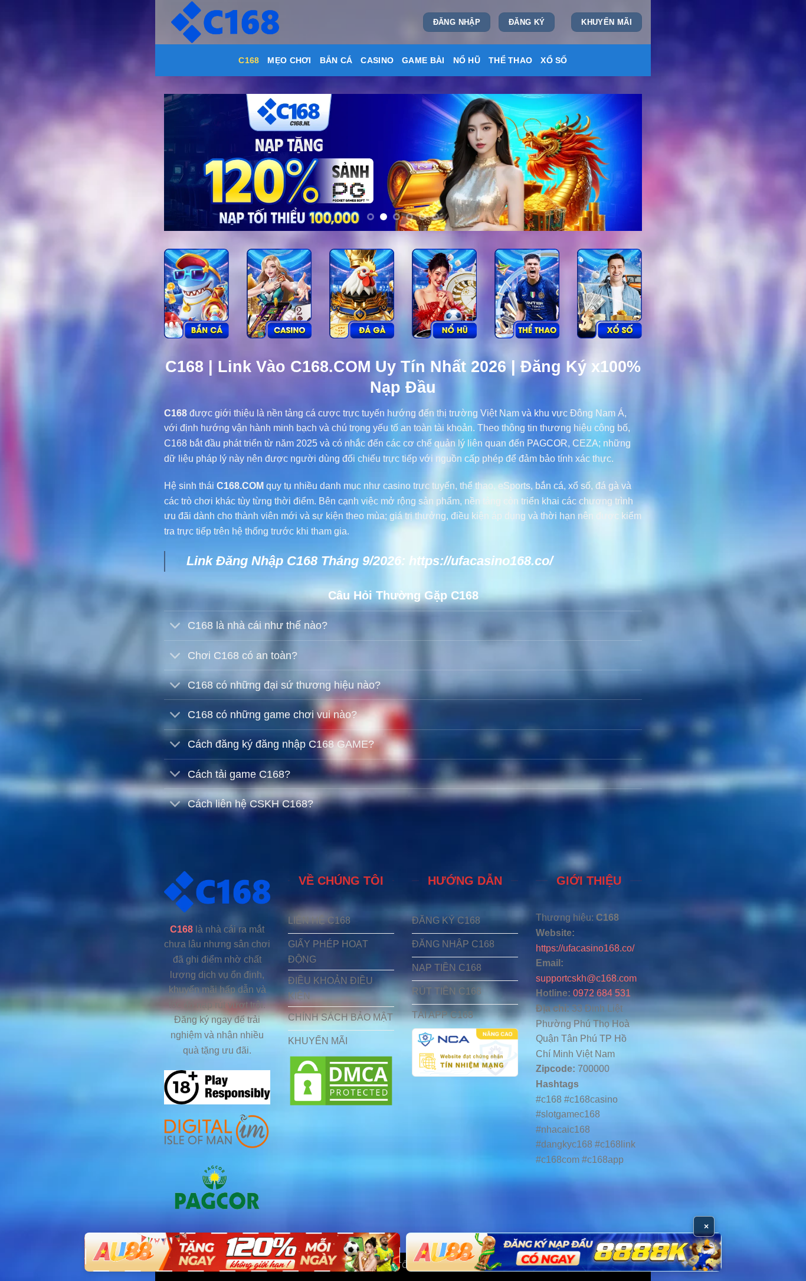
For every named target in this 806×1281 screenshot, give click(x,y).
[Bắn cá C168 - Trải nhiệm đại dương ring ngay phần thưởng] (196, 293)
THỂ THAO (510, 60)
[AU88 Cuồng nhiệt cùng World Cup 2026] (242, 1252)
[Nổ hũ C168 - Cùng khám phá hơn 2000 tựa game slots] (444, 293)
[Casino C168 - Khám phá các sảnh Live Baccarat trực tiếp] (279, 293)
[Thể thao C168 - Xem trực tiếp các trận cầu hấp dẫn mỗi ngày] (526, 293)
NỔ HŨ (466, 60)
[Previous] (188, 162)
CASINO (377, 60)
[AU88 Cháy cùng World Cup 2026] (564, 1252)
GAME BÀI (423, 60)
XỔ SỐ (553, 60)
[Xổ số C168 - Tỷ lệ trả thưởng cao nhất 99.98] (609, 293)
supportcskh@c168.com (586, 978)
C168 (248, 60)
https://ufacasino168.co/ (481, 560)
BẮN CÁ (336, 60)
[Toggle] (175, 627)
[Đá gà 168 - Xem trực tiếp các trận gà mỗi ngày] (361, 293)
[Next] (617, 162)
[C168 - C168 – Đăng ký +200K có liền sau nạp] (226, 22)
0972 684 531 (602, 993)
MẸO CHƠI (289, 60)
